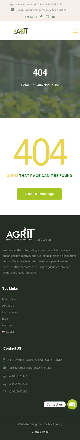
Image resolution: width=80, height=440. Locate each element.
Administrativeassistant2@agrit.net (30, 367)
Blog (5, 318)
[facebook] (41, 16)
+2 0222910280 (18, 391)
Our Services (10, 312)
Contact (7, 325)
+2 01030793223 (18, 376)
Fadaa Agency (53, 424)
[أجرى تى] (20, 30)
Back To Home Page (39, 193)
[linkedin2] (53, 16)
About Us (8, 305)
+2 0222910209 (18, 383)
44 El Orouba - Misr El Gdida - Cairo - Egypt (35, 359)
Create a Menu (40, 431)
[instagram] (47, 16)
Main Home (9, 299)
